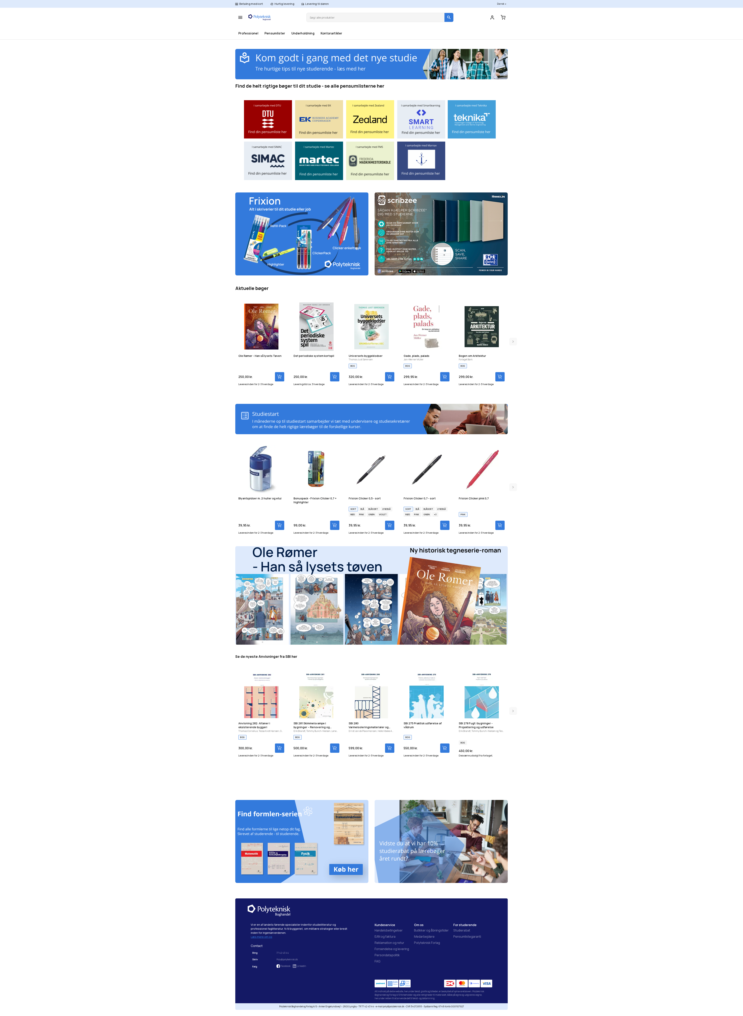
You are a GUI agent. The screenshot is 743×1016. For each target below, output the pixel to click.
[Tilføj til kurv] (279, 376)
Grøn (371, 514)
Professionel (248, 33)
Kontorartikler (331, 33)
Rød (352, 514)
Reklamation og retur (389, 943)
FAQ (377, 961)
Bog (352, 366)
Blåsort (373, 509)
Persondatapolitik (387, 955)
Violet (383, 514)
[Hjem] (259, 17)
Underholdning (302, 33)
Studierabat (461, 930)
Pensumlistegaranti (467, 936)
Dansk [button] (501, 3)
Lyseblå (386, 509)
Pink (361, 514)
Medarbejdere (424, 936)
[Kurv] (503, 17)
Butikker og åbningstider (431, 930)
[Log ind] (492, 17)
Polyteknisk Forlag (427, 943)
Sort (353, 509)
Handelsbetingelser (389, 930)
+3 (435, 514)
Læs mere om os (261, 937)
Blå (362, 509)
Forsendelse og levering (392, 949)
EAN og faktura (385, 936)
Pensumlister (274, 33)
